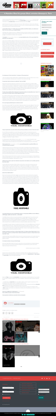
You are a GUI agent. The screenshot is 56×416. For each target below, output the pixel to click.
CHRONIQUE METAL (43, 102)
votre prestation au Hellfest (14, 144)
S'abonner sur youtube (48, 56)
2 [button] (21, 366)
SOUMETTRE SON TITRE (7, 378)
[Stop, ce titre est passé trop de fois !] (23, 4)
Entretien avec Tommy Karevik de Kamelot (47, 98)
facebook (46, 1)
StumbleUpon (12, 313)
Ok (22, 414)
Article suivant (36, 317)
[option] (21, 331)
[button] (50, 9)
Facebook (6, 313)
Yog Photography (21, 291)
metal (27, 5)
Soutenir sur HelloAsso (48, 53)
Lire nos (42, 394)
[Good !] (21, 4)
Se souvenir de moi (6, 394)
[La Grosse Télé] (51, 1)
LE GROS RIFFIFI (43, 66)
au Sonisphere (33, 140)
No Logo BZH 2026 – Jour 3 (45, 88)
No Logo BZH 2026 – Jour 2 (45, 119)
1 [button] (20, 366)
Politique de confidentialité (30, 414)
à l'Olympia (14, 20)
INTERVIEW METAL (17, 304)
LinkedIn (9, 313)
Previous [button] (3, 331)
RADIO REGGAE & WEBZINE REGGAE (28, 388)
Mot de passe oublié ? (6, 400)
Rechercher (47, 43)
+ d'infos (24, 6)
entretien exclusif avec (30, 19)
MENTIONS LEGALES (16, 378)
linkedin (48, 1)
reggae (40, 5)
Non (24, 414)
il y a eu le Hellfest (24, 139)
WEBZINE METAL (22, 304)
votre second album (13, 37)
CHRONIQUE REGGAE (43, 123)
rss (49, 1)
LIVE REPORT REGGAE (43, 81)
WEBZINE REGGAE (47, 81)
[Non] (54, 414)
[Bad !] (25, 4)
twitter (44, 1)
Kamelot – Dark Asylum (44, 109)
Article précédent (6, 317)
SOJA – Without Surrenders (45, 130)
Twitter (3, 313)
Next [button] (39, 331)
